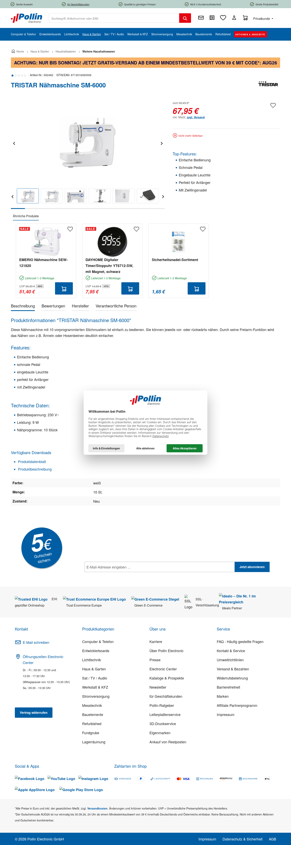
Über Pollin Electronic (166, 650)
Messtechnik (92, 705)
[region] (88, 154)
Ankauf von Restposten (167, 741)
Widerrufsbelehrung (232, 677)
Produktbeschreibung (34, 469)
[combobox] (114, 18)
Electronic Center (163, 668)
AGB (272, 838)
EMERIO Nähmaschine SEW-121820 (43, 262)
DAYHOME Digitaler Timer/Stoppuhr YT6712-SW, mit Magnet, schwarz (109, 265)
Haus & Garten (94, 668)
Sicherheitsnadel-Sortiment (175, 259)
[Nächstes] (162, 142)
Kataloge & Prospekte (166, 677)
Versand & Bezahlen (233, 668)
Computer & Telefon (98, 641)
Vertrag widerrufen (34, 712)
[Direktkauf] (212, 17)
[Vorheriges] (14, 142)
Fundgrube (90, 732)
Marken (223, 696)
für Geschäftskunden (165, 696)
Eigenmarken (159, 732)
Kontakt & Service (231, 650)
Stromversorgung (95, 696)
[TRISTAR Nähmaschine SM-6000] (87, 142)
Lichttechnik (91, 659)
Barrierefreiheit (228, 687)
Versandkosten (97, 808)
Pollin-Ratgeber (161, 705)
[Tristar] (268, 86)
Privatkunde (262, 18)
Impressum (225, 714)
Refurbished (91, 723)
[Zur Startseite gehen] (26, 17)
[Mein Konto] (234, 17)
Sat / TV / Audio (94, 677)
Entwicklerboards (95, 650)
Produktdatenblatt (31, 461)
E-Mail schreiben (36, 642)
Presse (155, 659)
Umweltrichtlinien (230, 659)
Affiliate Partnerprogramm (237, 705)
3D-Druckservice (162, 723)
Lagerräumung (93, 741)
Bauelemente (92, 714)
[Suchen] (185, 18)
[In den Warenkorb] (64, 288)
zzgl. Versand (196, 117)
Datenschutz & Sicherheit (242, 838)
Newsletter (157, 687)
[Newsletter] (201, 17)
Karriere (155, 641)
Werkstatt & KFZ (95, 687)
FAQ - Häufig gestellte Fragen (240, 641)
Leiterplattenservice (165, 714)
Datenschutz (110, 575)
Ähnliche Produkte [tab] (26, 216)
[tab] (23, 306)
